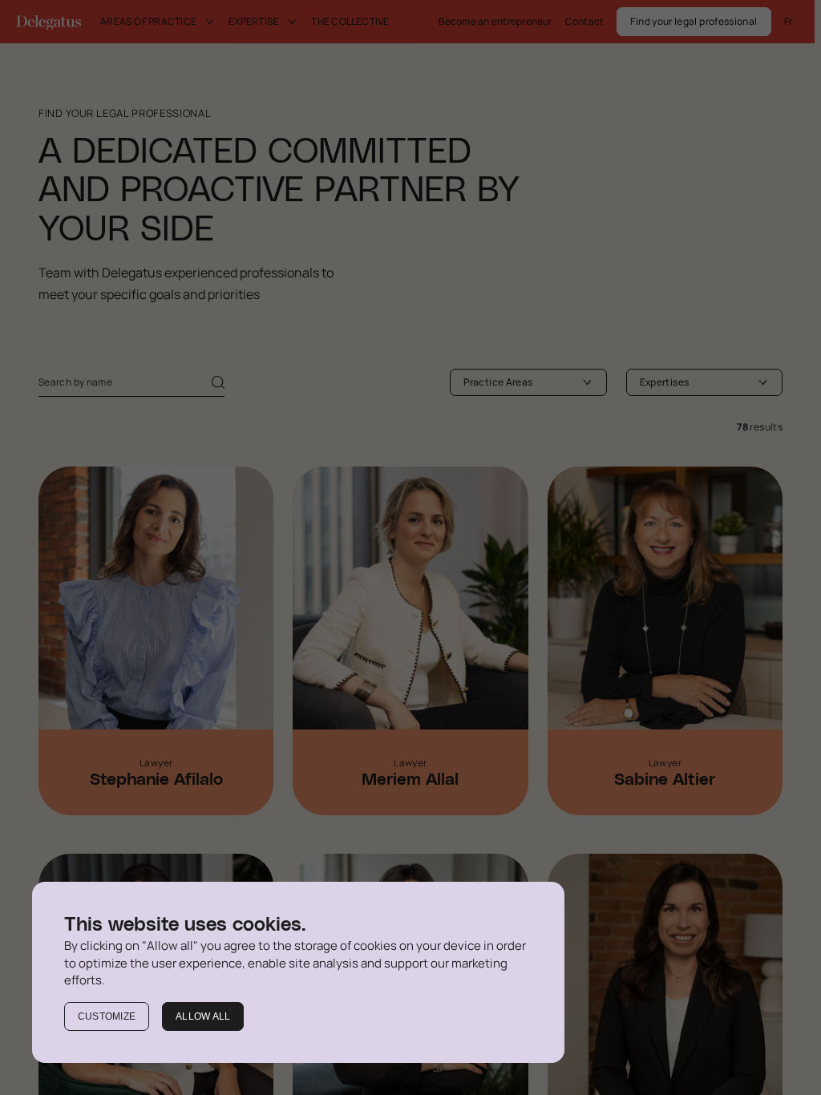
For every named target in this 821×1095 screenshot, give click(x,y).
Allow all (203, 1016)
